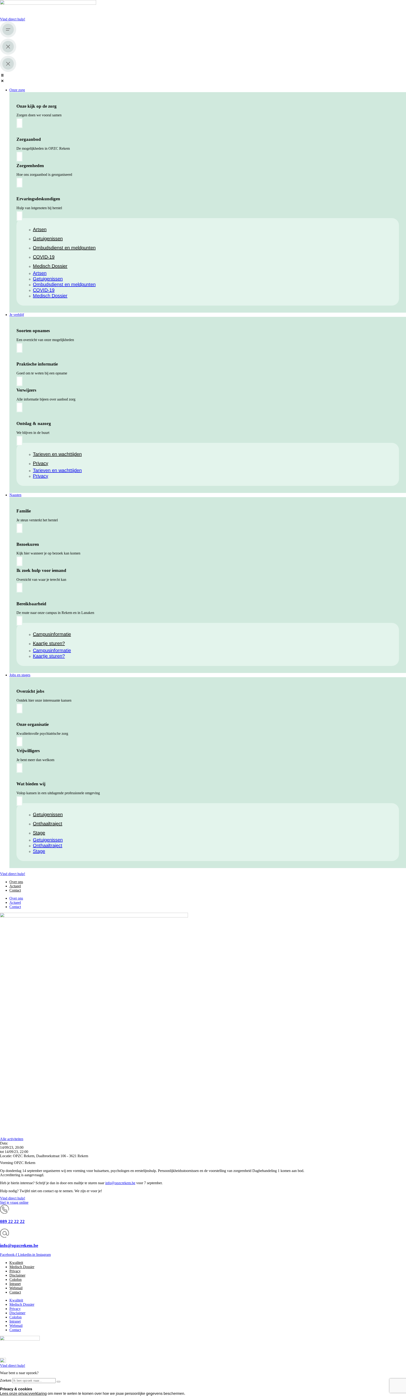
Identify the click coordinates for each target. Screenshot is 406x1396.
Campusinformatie (52, 634)
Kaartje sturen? (49, 643)
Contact (15, 890)
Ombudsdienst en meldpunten (64, 247)
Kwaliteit (16, 1263)
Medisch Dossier (50, 266)
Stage (39, 832)
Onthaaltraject (47, 823)
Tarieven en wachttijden (57, 454)
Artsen (40, 229)
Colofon (15, 1280)
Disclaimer (17, 1275)
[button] (203, 78)
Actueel (15, 886)
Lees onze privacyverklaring (23, 1394)
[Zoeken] (58, 1381)
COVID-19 (44, 257)
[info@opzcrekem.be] (4, 1236)
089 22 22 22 (12, 1221)
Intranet (15, 1284)
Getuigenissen (48, 238)
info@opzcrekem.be (120, 1183)
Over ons (16, 882)
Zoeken (5, 1380)
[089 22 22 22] (4, 1212)
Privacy (40, 463)
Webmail (16, 1288)
